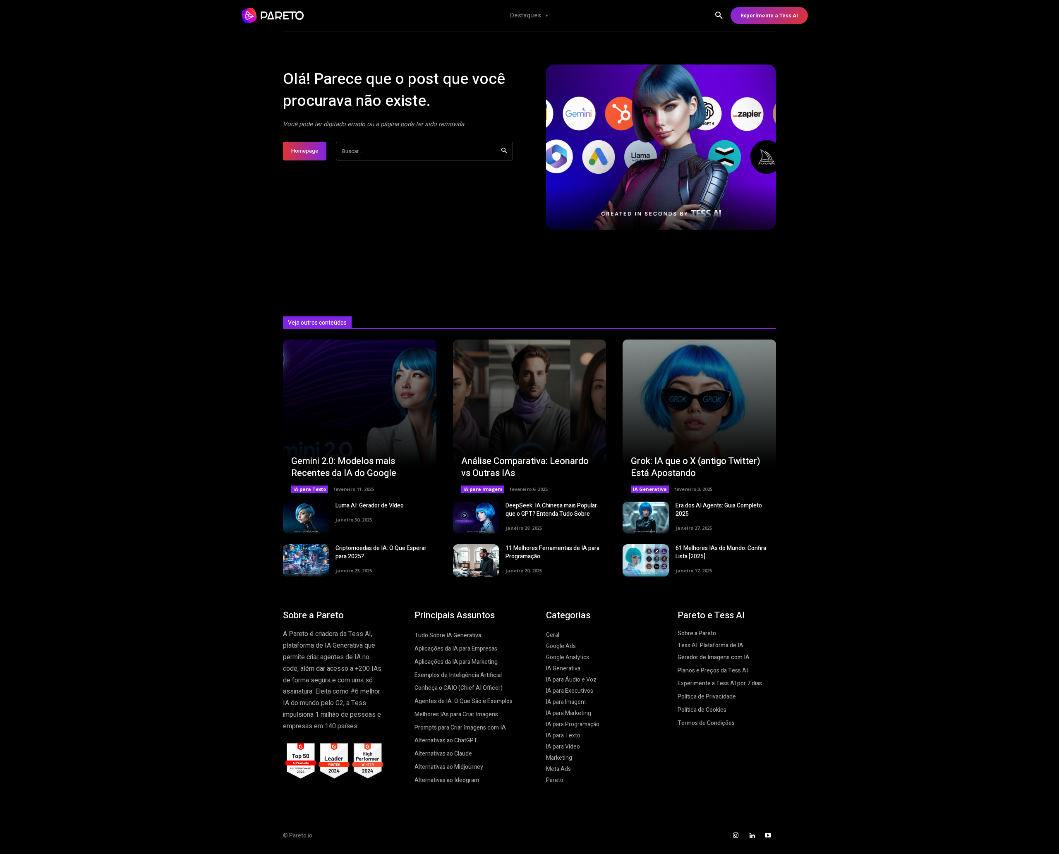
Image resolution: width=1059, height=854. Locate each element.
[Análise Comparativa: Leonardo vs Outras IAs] (529, 416)
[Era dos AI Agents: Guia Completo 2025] (645, 518)
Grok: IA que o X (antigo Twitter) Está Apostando (695, 467)
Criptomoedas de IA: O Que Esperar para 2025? (380, 552)
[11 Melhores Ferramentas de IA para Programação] (476, 560)
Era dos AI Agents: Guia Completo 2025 (719, 509)
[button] (719, 16)
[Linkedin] (752, 836)
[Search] (504, 151)
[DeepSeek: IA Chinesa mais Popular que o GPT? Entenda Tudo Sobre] (476, 518)
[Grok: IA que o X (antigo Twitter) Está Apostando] (699, 416)
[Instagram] (736, 836)
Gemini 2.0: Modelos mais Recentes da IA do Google (343, 467)
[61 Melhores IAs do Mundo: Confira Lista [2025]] (645, 560)
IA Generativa (650, 489)
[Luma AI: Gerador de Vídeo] (306, 518)
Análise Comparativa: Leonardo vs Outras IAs (525, 467)
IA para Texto (309, 489)
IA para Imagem (482, 489)
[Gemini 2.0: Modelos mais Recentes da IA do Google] (359, 416)
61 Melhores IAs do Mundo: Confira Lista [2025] (721, 552)
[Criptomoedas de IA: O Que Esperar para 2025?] (306, 560)
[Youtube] (768, 836)
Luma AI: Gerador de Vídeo (369, 505)
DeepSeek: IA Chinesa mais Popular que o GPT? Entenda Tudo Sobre (551, 509)
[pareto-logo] (296, 15)
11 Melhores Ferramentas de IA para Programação (552, 552)
